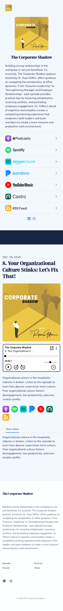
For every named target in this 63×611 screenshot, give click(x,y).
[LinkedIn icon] (4, 581)
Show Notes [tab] (12, 429)
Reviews (38, 563)
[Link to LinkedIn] (29, 219)
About (37, 567)
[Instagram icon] (11, 581)
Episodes (7, 563)
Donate (6, 567)
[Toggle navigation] (52, 8)
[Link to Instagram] (34, 219)
